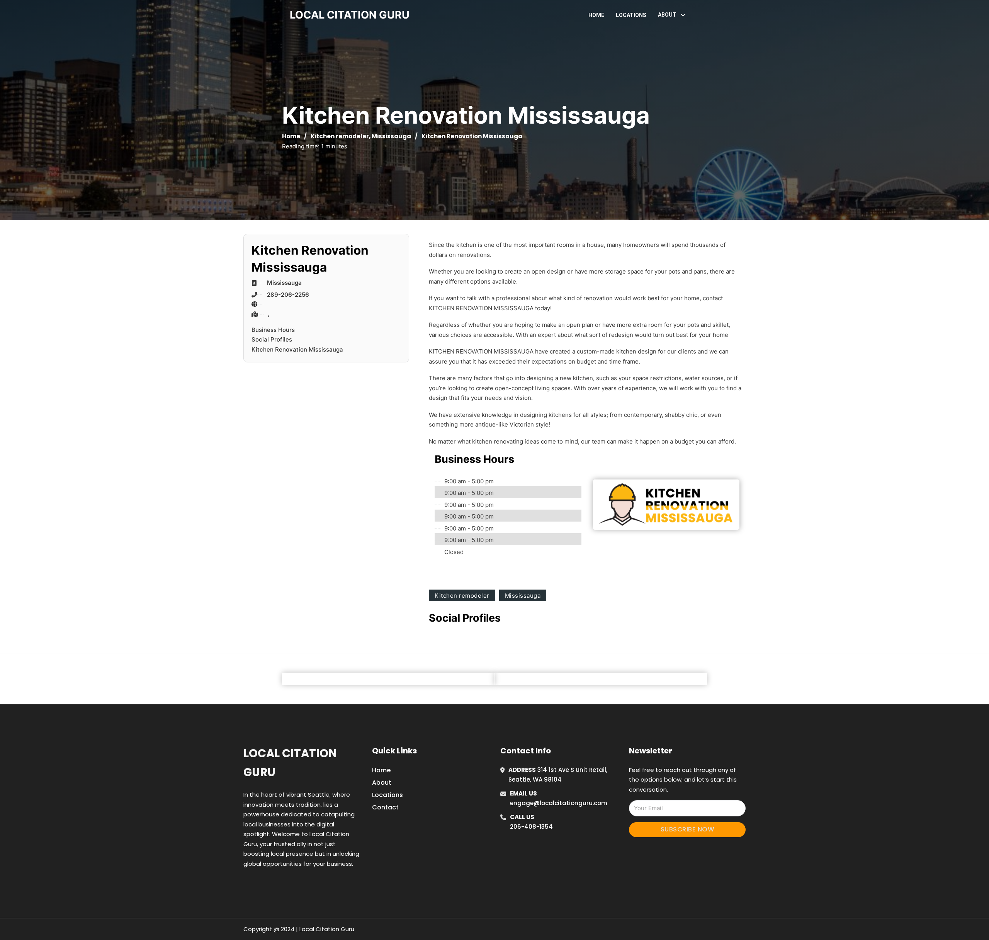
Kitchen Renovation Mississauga (297, 349)
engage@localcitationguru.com (558, 803)
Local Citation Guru (290, 763)
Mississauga (391, 136)
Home (596, 15)
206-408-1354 (531, 827)
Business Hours (273, 329)
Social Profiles (271, 339)
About (381, 782)
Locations (631, 15)
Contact (385, 807)
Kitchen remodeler (340, 136)
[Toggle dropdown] (683, 15)
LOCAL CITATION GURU (350, 14)
